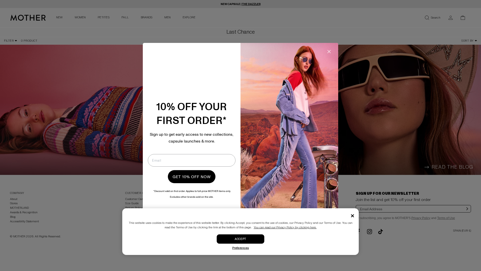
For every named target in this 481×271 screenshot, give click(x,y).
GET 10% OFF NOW (192, 176)
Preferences (240, 248)
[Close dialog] (329, 51)
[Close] (352, 215)
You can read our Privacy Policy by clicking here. (285, 227)
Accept (240, 239)
